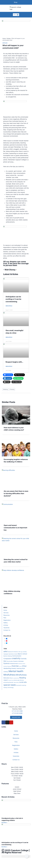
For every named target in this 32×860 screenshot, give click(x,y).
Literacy (5, 671)
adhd (5, 651)
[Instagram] (6, 641)
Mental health (16, 671)
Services (5, 612)
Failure (20, 666)
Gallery (5, 622)
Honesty (13, 668)
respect (5, 680)
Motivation (6, 678)
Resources (6, 615)
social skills (23, 682)
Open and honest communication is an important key (15, 527)
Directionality (10, 661)
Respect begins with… (14, 362)
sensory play (16, 680)
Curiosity (23, 658)
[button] (16, 856)
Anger (21, 651)
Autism (15, 654)
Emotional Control (21, 663)
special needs (9, 685)
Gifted (24, 666)
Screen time (10, 680)
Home (5, 610)
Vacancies (6, 627)
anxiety (25, 651)
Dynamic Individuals (18, 661)
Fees (4, 617)
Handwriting (7, 668)
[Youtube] (11, 722)
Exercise (15, 666)
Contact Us (6, 630)
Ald (19, 651)
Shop (15, 2)
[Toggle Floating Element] (27, 856)
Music (11, 678)
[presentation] (16, 415)
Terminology (11, 687)
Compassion (7, 658)
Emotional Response (7, 666)
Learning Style (20, 668)
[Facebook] (6, 638)
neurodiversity (16, 678)
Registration (7, 620)
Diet (4, 661)
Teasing (12, 389)
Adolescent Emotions (13, 651)
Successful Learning (21, 685)
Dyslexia (6, 663)
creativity (16, 658)
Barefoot (5, 656)
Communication (16, 656)
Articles (4, 43)
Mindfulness (21, 675)
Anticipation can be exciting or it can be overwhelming (13, 299)
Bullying (5, 389)
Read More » (4, 822)
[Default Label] (6, 643)
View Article (9, 305)
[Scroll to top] (28, 832)
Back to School (22, 654)
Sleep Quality (16, 682)
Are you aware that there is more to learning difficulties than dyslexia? (16, 493)
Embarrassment (13, 663)
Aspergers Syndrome (8, 654)
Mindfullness (9, 674)
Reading (22, 678)
